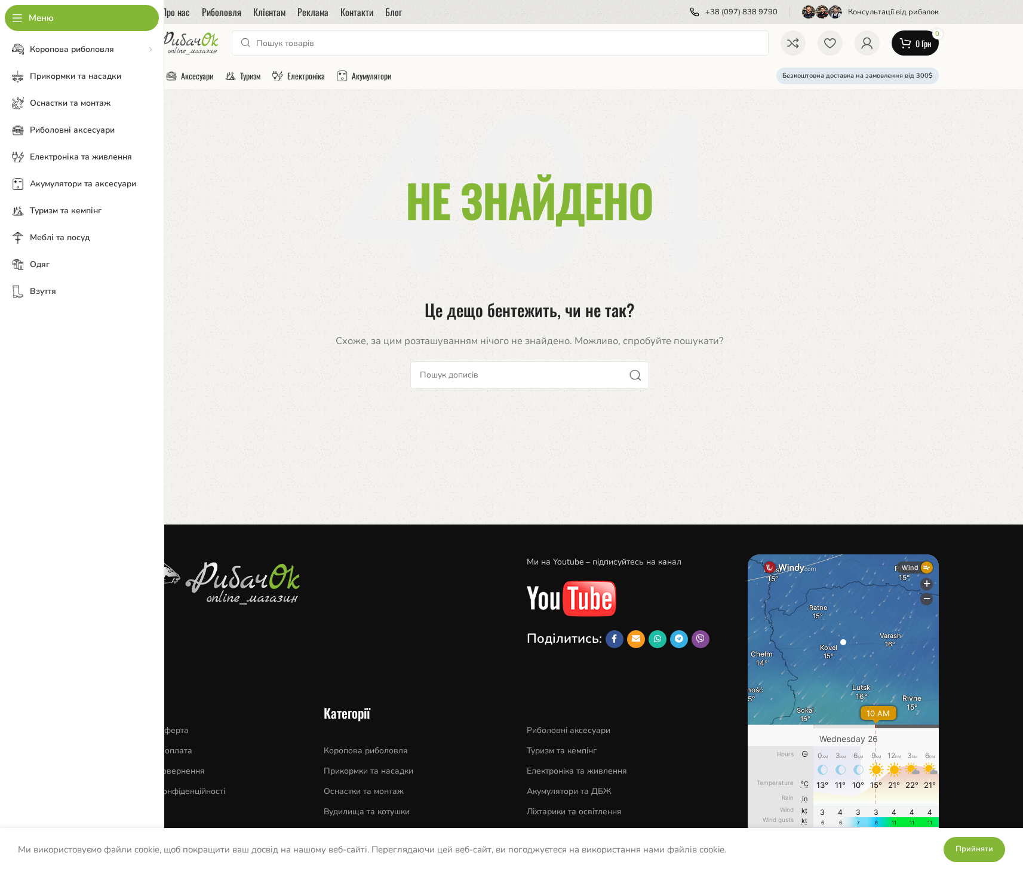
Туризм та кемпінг (562, 750)
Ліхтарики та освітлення (574, 811)
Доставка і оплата (156, 750)
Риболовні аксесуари (568, 730)
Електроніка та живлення (577, 771)
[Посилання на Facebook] (614, 639)
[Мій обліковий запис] (867, 43)
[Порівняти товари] (793, 43)
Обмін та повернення (163, 771)
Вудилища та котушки (367, 811)
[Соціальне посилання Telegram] (679, 639)
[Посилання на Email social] (636, 639)
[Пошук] (635, 375)
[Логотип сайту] (170, 42)
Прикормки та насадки (368, 771)
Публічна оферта (155, 730)
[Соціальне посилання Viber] (700, 639)
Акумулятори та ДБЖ (569, 791)
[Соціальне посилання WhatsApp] (657, 639)
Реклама (138, 811)
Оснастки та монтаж (364, 791)
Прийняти (974, 849)
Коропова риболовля (366, 750)
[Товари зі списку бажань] (830, 43)
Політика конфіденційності (173, 791)
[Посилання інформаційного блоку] (734, 12)
